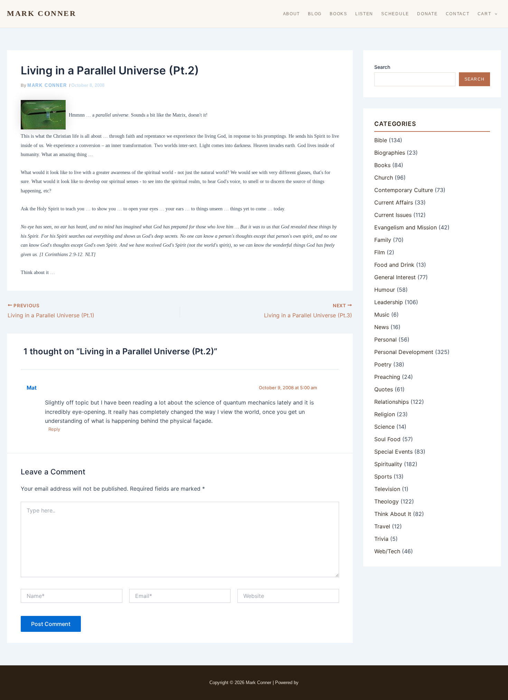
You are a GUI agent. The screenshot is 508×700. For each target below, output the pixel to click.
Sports (383, 476)
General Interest (395, 277)
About (291, 14)
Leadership (388, 302)
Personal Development (403, 351)
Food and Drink (394, 264)
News (381, 327)
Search (382, 67)
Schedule (395, 14)
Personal (385, 339)
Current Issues (393, 214)
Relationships (391, 401)
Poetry (383, 364)
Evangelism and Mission (405, 227)
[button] (494, 14)
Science (384, 426)
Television (387, 488)
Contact (458, 14)
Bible (380, 140)
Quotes (383, 389)
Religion (384, 414)
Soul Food (387, 439)
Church (383, 177)
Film (379, 252)
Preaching (387, 376)
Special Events (393, 451)
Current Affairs (393, 202)
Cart (484, 14)
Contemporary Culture (403, 190)
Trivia (381, 538)
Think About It (392, 513)
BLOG (315, 14)
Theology (386, 501)
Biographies (389, 152)
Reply (54, 429)
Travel (382, 526)
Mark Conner (41, 13)
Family (382, 239)
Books (338, 14)
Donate (427, 14)
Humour (384, 289)
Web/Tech (387, 551)
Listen (364, 14)
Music (381, 314)
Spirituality (388, 464)
